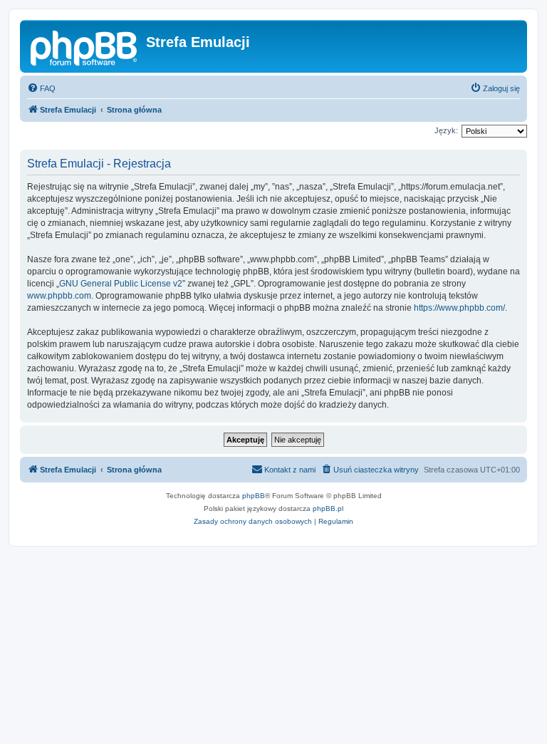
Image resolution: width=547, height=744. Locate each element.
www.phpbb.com (59, 296)
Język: (446, 130)
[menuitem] (41, 88)
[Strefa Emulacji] (85, 46)
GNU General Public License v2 (120, 284)
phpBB (253, 496)
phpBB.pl (328, 508)
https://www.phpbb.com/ (459, 308)
